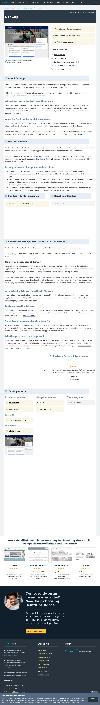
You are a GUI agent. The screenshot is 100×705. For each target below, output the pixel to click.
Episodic (85, 565)
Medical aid (35, 2)
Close (95, 692)
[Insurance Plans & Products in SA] (7, 2)
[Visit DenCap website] (19, 446)
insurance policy (29, 316)
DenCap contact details (63, 69)
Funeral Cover (42, 668)
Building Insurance (44, 664)
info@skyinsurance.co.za (14, 685)
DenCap (11, 60)
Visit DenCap (14, 431)
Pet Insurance (42, 671)
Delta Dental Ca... (62, 565)
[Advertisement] (73, 221)
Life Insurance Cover (45, 654)
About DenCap (59, 55)
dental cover (41, 159)
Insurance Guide (43, 675)
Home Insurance (43, 661)
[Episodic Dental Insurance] (85, 555)
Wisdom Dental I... (38, 565)
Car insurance (48, 2)
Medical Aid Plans (44, 657)
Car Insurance (42, 650)
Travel (74, 2)
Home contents (62, 2)
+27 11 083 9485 (11, 689)
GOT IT (93, 699)
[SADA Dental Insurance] (14, 555)
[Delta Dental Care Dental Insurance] (61, 555)
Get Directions (45, 409)
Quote (94, 2)
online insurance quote (36, 277)
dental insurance (84, 346)
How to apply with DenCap (64, 66)
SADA (14, 565)
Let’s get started (37, 631)
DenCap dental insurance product (66, 62)
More (82, 2)
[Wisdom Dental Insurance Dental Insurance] (38, 555)
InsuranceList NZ (73, 650)
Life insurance (22, 2)
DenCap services (60, 58)
